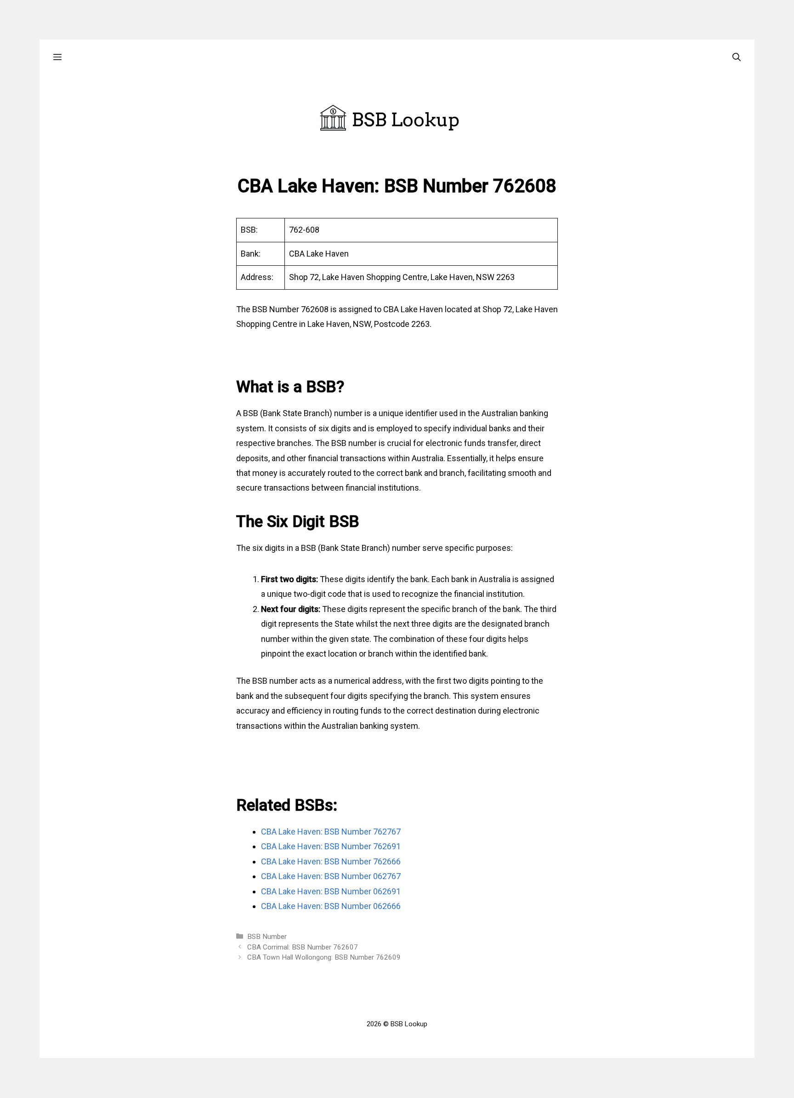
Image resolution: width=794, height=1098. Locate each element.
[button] (57, 57)
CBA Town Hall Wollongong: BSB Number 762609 (324, 957)
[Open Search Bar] (736, 57)
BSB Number (267, 936)
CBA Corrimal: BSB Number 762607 (302, 947)
